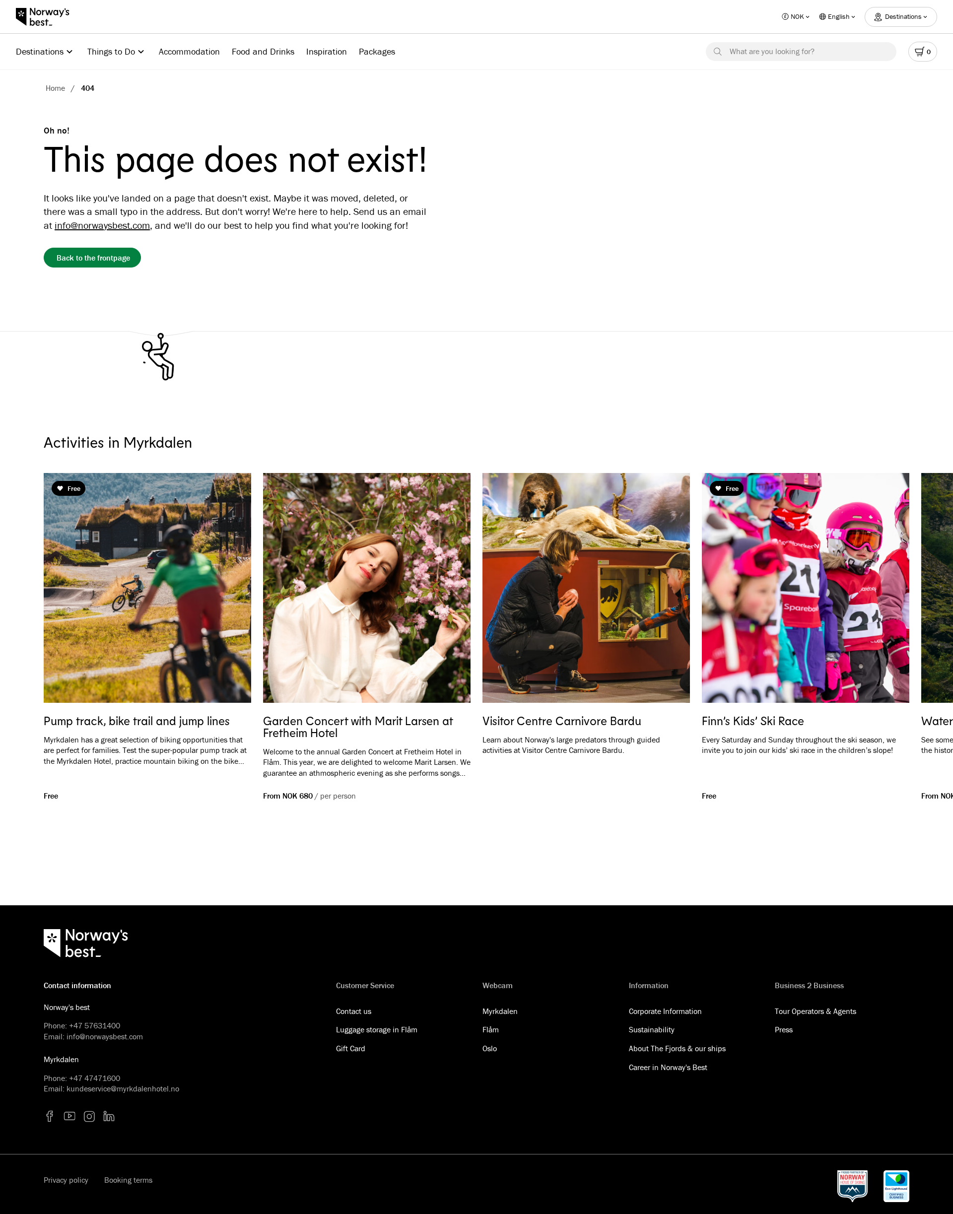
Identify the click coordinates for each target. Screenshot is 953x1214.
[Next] (887, 590)
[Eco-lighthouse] (896, 1186)
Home (55, 88)
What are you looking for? (772, 51)
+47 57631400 (94, 1025)
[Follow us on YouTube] (69, 1116)
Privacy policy (66, 1180)
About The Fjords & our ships (677, 1048)
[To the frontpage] (47, 17)
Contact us (353, 1011)
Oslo (489, 1048)
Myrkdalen (500, 1011)
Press (784, 1029)
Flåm (490, 1029)
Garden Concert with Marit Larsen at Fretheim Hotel (358, 727)
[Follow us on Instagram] (89, 1116)
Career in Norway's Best (668, 1067)
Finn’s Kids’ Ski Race (753, 721)
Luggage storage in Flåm (376, 1029)
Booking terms (128, 1180)
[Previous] (65, 590)
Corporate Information (665, 1011)
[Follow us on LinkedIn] (109, 1116)
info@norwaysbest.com (102, 225)
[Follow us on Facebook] (50, 1116)
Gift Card (350, 1048)
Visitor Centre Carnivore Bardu (561, 721)
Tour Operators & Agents (815, 1011)
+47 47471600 (94, 1078)
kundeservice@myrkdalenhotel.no (123, 1088)
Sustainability (652, 1029)
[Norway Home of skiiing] (852, 1186)
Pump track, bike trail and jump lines (137, 721)
